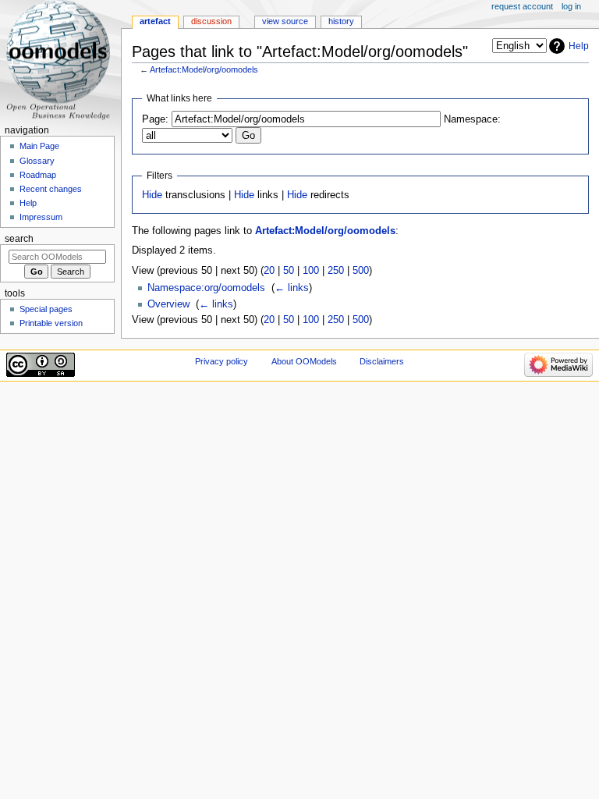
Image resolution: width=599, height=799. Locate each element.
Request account (522, 6)
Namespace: (472, 119)
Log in (571, 6)
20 (269, 270)
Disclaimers (382, 361)
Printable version (51, 323)
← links (292, 287)
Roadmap (37, 174)
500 (361, 270)
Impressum (40, 217)
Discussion (211, 21)
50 (288, 270)
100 (311, 270)
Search (19, 238)
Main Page (39, 146)
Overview (168, 304)
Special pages (46, 309)
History (341, 21)
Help (579, 46)
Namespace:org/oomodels (206, 287)
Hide (152, 195)
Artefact (155, 21)
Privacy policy (221, 361)
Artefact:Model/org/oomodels (204, 69)
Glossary (37, 160)
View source (285, 21)
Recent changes (50, 189)
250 (336, 270)
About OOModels (304, 361)
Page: (155, 119)
